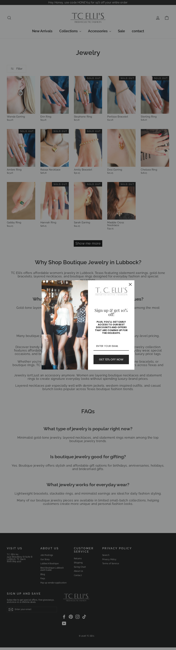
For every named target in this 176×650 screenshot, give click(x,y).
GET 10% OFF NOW (111, 359)
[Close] (130, 284)
